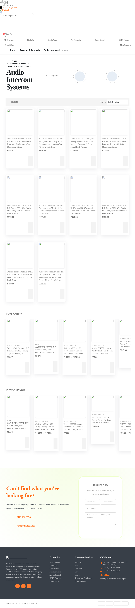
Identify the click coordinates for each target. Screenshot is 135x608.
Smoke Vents (52, 40)
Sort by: (103, 102)
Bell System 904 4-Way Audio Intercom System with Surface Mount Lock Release (114, 144)
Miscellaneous (13, 345)
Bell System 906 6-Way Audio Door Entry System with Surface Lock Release (19, 211)
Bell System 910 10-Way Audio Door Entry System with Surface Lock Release (19, 277)
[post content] (20, 122)
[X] (23, 586)
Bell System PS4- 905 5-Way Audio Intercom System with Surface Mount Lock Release (50, 277)
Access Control (100, 40)
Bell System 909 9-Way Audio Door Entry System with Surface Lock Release (114, 211)
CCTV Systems (124, 40)
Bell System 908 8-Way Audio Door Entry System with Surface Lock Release (83, 211)
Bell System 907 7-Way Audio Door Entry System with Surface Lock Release (51, 211)
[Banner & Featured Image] (79, 76)
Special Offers (9, 45)
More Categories (125, 45)
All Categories (9, 40)
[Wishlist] (2, 31)
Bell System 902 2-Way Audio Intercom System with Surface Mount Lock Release (50, 144)
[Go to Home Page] (5, 50)
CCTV (37, 344)
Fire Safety (31, 40)
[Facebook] (17, 586)
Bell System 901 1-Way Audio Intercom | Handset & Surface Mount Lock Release (19, 144)
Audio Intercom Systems (17, 139)
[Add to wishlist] (28, 130)
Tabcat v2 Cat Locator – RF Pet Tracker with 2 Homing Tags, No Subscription (18, 351)
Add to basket (16, 160)
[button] (13, 102)
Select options (73, 367)
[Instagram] (29, 586)
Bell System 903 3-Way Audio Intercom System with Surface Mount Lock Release (82, 144)
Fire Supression (76, 40)
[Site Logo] (4, 10)
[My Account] (2, 20)
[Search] (30, 15)
